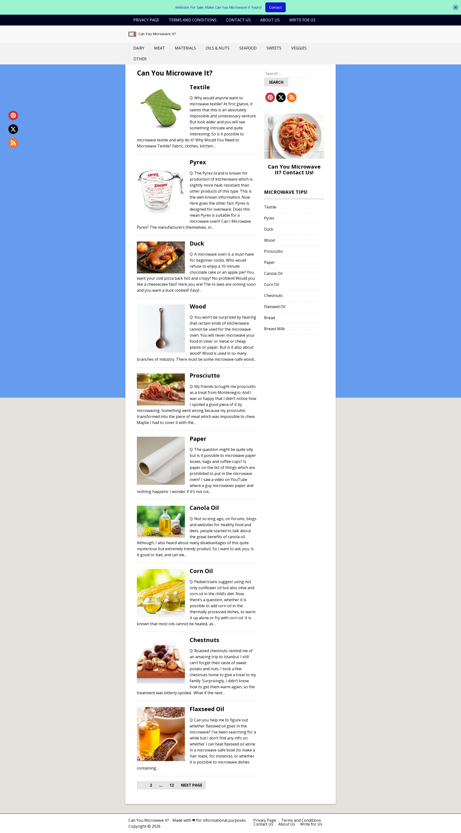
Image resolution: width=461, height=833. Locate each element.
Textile (200, 87)
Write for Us (302, 20)
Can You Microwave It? (157, 33)
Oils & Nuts (218, 48)
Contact (275, 7)
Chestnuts (204, 640)
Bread (269, 317)
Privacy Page (146, 20)
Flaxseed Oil (207, 709)
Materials (185, 48)
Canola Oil (204, 507)
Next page (191, 785)
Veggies (299, 48)
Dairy (138, 48)
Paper (198, 438)
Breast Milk (274, 328)
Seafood (248, 48)
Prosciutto (205, 375)
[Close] (456, 7)
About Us (270, 20)
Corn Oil (201, 571)
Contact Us (238, 20)
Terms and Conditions (193, 20)
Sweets (274, 48)
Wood (198, 306)
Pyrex (198, 162)
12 (172, 785)
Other (139, 59)
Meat (159, 48)
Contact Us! (298, 172)
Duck (197, 243)
